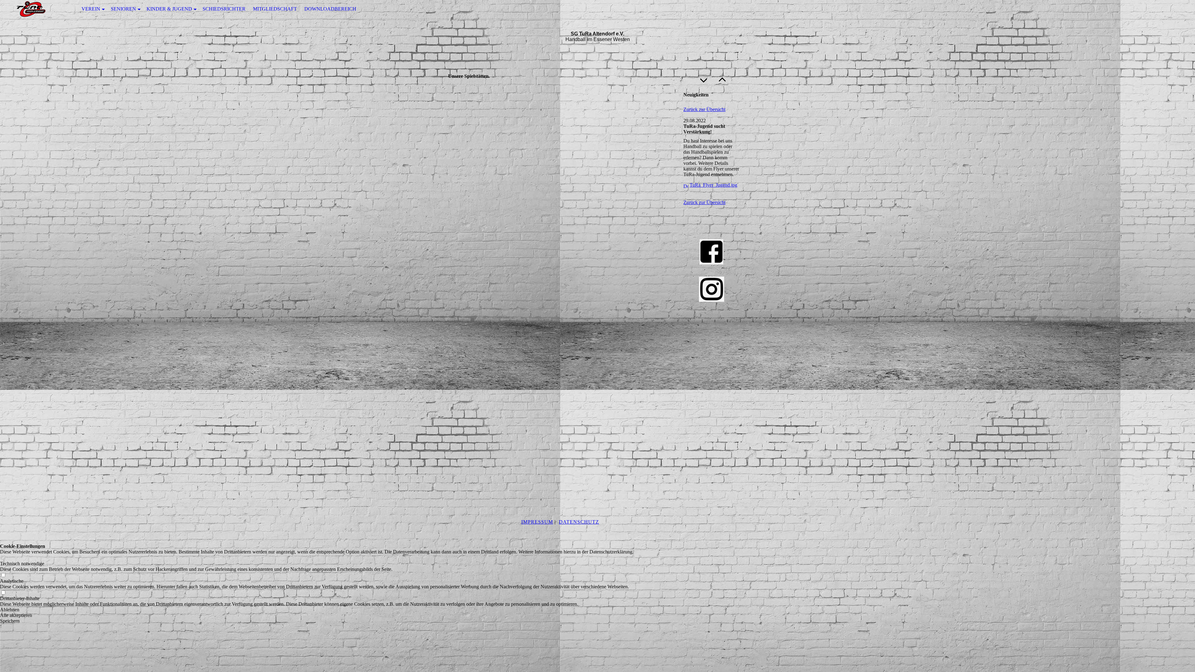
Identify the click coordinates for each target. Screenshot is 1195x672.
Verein (91, 9)
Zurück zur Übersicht (704, 109)
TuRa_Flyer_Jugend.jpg (713, 185)
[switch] (3, 558)
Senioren (123, 9)
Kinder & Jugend (169, 9)
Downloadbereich (330, 9)
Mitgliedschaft (275, 9)
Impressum (537, 522)
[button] (317, 610)
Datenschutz (579, 522)
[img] (31, 9)
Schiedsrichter (224, 9)
